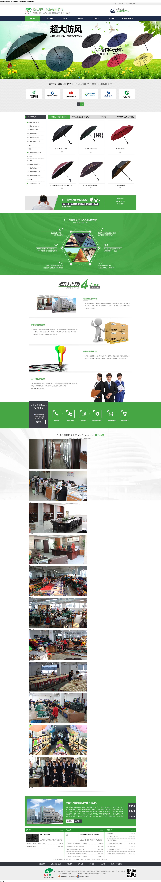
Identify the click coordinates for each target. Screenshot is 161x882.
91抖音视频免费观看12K (35, 172)
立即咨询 (39, 422)
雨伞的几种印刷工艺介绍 (114, 836)
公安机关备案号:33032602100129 (68, 876)
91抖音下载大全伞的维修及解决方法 (116, 853)
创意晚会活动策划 (74, 859)
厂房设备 (132, 816)
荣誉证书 (121, 4)
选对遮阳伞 (110, 833)
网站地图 (2, 881)
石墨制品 (82, 859)
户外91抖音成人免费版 (34, 183)
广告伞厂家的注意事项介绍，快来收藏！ (77, 843)
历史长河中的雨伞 (31, 846)
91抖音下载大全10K (33, 133)
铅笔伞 (30, 145)
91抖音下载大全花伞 (34, 137)
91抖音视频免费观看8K (34, 164)
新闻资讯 (80, 18)
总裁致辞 (132, 811)
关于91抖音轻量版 (48, 18)
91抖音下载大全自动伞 (34, 126)
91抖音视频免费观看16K (35, 175)
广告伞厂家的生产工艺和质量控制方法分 (77, 853)
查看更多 (69, 821)
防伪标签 (61, 859)
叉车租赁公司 (104, 859)
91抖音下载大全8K (33, 130)
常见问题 (111, 18)
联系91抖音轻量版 (131, 4)
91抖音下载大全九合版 (34, 141)
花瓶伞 (30, 149)
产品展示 (64, 18)
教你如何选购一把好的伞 (114, 850)
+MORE (61, 830)
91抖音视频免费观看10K (35, 168)
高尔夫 (30, 156)
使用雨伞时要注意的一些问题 (115, 843)
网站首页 (32, 18)
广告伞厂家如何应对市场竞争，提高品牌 (77, 856)
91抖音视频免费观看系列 (35, 152)
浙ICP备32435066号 (84, 876)
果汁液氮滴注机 (89, 859)
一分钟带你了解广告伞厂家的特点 (75, 846)
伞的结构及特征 (111, 846)
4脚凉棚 (30, 179)
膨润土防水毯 (96, 859)
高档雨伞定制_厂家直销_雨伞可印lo (36, 843)
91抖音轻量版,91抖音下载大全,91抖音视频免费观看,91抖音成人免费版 (17, 1)
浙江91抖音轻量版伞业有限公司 (81, 803)
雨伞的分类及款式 (112, 840)
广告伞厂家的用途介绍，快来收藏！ (76, 850)
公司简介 (114, 4)
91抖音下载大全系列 (34, 122)
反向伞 (30, 160)
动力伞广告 (67, 859)
